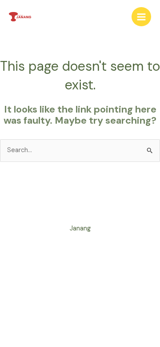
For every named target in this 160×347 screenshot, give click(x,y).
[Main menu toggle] (141, 17)
